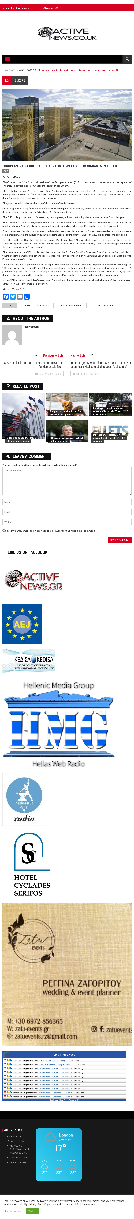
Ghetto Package (102, 305)
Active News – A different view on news (56, 1068)
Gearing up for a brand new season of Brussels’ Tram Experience (108, 411)
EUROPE (20, 80)
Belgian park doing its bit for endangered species (65, 413)
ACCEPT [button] (32, 1211)
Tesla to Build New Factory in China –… (56, 1064)
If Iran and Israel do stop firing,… (53, 1060)
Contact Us (15, 1136)
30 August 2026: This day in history (29, 7)
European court (70, 305)
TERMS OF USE (18, 1162)
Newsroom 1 (33, 327)
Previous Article (53, 355)
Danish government (35, 305)
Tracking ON (74, 1100)
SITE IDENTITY (18, 1157)
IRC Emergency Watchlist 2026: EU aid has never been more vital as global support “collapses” (100, 364)
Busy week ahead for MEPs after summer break (21, 439)
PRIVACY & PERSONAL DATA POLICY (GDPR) (19, 1149)
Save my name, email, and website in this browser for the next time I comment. (50, 530)
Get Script (54, 1100)
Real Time (63, 1100)
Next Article (77, 355)
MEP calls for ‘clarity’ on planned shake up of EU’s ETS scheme (109, 438)
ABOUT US (17, 1140)
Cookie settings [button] (14, 1211)
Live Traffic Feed (64, 1054)
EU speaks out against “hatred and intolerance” (66, 439)
